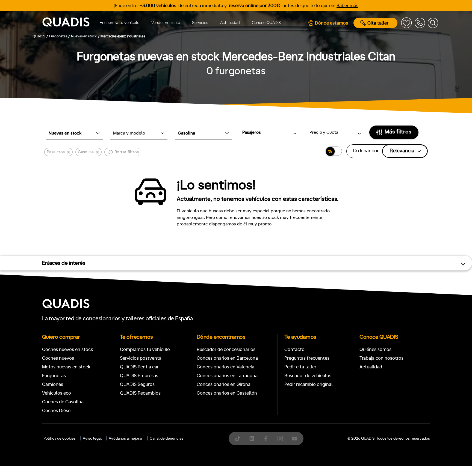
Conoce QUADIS (266, 23)
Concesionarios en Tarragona (227, 375)
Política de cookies (59, 438)
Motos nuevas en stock (66, 367)
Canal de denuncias (166, 438)
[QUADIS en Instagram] (280, 438)
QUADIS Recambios (140, 393)
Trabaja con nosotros (381, 358)
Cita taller (377, 23)
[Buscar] (432, 23)
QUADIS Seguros (137, 384)
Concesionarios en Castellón (227, 393)
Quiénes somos (375, 349)
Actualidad (230, 23)
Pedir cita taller (300, 367)
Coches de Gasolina (63, 402)
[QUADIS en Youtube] (294, 438)
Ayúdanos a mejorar (126, 438)
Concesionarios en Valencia (225, 367)
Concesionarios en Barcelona (227, 358)
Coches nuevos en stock (67, 349)
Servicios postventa (140, 358)
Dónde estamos (331, 23)
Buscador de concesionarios (226, 349)
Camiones (52, 384)
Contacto (294, 349)
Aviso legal (92, 438)
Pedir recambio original (308, 384)
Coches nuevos (58, 358)
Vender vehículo (165, 23)
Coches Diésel (57, 410)
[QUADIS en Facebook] (266, 438)
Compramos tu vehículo (145, 349)
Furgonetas (54, 375)
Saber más (347, 5)
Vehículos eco (56, 393)
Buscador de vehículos (307, 375)
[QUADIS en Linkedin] (252, 438)
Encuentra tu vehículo (119, 23)
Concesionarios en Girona (223, 384)
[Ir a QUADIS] (66, 22)
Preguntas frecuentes (306, 358)
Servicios (200, 23)
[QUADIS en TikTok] (237, 438)
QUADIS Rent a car (139, 367)
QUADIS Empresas (139, 375)
